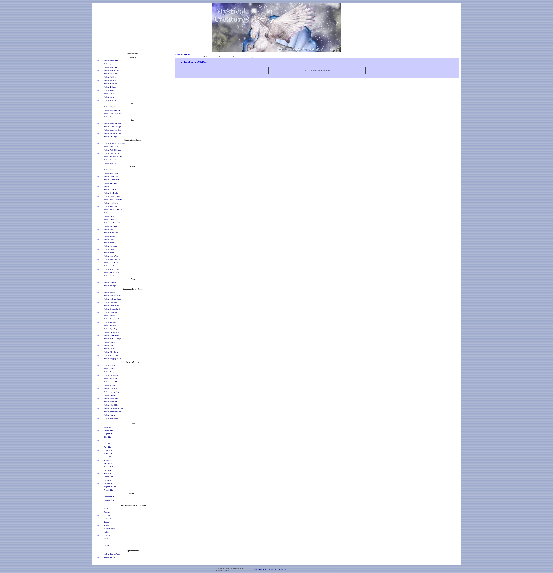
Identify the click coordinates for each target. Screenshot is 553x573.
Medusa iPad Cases (111, 146)
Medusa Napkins (109, 236)
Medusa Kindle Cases (111, 153)
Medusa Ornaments (111, 402)
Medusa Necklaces (110, 84)
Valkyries (107, 545)
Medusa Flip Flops (110, 77)
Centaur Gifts (108, 430)
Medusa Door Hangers (112, 203)
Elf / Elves (107, 515)
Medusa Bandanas (110, 67)
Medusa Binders (109, 292)
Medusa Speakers (110, 163)
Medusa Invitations (110, 312)
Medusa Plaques (109, 249)
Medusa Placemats (110, 246)
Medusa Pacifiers (110, 117)
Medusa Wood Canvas (112, 276)
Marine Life (282, 569)
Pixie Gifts (107, 470)
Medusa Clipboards (110, 183)
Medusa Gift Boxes (110, 385)
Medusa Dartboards (111, 378)
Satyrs (106, 538)
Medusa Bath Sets (110, 170)
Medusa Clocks (109, 186)
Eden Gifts (107, 437)
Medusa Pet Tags (110, 286)
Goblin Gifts (108, 450)
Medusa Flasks (109, 216)
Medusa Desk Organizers (113, 200)
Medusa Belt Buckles (111, 74)
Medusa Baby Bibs (110, 107)
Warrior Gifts (108, 483)
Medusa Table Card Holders (113, 259)
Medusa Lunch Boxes (111, 226)
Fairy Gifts (107, 447)
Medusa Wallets (109, 97)
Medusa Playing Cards (111, 332)
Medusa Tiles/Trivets (111, 262)
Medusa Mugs (108, 229)
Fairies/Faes (108, 519)
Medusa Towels (109, 266)
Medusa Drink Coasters (112, 206)
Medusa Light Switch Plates (113, 223)
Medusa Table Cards (111, 352)
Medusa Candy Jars (111, 176)
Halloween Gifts (109, 500)
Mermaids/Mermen (110, 528)
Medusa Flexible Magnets (112, 382)
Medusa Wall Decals (111, 355)
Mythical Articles (109, 557)
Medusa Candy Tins (111, 372)
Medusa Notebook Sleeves (113, 156)
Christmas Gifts (109, 497)
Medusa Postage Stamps (112, 339)
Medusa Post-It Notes (111, 335)
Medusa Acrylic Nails (111, 60)
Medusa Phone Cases (111, 160)
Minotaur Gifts (108, 463)
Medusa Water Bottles (111, 269)
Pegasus (107, 535)
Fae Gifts (107, 444)
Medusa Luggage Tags (112, 392)
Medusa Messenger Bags (113, 133)
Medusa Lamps (109, 219)
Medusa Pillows (109, 239)
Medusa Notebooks (110, 322)
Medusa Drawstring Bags (112, 130)
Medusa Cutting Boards (112, 196)
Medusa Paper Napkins (112, 329)
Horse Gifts (262, 569)
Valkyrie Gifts (108, 480)
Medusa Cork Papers (111, 302)
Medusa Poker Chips (111, 405)
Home (255, 569)
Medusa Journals (110, 315)
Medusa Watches (110, 100)
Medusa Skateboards (111, 418)
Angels (106, 509)
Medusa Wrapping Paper (112, 359)
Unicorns (107, 542)
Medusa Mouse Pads (111, 398)
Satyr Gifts (107, 473)
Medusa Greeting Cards (112, 309)
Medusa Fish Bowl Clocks (113, 213)
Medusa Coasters (110, 190)
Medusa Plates (109, 253)
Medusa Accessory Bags (112, 123)
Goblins (106, 522)
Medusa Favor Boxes (111, 306)
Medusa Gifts (108, 453)
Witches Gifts (108, 490)
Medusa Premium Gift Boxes (114, 408)
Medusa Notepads (110, 325)
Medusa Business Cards (112, 299)
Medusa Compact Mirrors (112, 375)
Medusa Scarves (109, 90)
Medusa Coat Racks (111, 193)
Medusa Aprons (109, 64)
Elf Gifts (106, 440)
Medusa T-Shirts (109, 93)
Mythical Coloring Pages (112, 554)
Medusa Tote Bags (110, 137)
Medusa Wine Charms (111, 272)
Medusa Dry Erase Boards (113, 209)
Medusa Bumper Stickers (112, 296)
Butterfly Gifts (272, 569)
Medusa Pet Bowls (110, 282)
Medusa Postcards (110, 342)
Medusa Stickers (109, 349)
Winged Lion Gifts (110, 487)
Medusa (106, 525)
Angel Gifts (107, 427)
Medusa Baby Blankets (112, 110)
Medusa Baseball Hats (111, 70)
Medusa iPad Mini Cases (112, 150)
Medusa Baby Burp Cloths (113, 113)
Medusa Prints (109, 345)
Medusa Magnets (110, 395)
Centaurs (107, 512)
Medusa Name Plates (111, 233)
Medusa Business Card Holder (114, 143)
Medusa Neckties (110, 87)
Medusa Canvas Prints (112, 180)
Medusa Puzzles (109, 415)
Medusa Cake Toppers (112, 173)
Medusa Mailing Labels (111, 319)
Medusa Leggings (110, 80)
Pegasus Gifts (109, 467)
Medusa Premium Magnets (113, 412)
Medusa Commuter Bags (112, 127)
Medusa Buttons (109, 368)
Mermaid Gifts (108, 457)
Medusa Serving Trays (112, 256)
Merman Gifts (108, 460)
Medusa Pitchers (109, 243)
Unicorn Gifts (108, 477)
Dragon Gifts (108, 434)
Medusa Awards (109, 365)
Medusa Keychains (110, 388)
